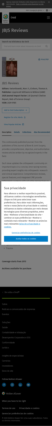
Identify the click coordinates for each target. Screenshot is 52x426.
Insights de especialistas (13, 356)
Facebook (4, 385)
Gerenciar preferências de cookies (26, 233)
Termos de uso (8, 408)
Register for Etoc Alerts (15, 117)
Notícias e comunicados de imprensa (18, 309)
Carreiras (6, 361)
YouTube (28, 385)
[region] (26, 213)
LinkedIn (20, 385)
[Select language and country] (47, 10)
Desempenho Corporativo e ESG (16, 337)
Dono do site (7, 371)
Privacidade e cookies (29, 408)
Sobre (4, 304)
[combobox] (23, 46)
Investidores (7, 366)
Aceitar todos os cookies (26, 239)
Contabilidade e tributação (14, 332)
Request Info (15, 110)
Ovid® (12, 292)
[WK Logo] (11, 393)
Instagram (12, 385)
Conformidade (8, 342)
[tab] (6, 132)
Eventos (5, 314)
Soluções (6, 322)
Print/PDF (45, 59)
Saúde (5, 327)
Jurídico (5, 347)
